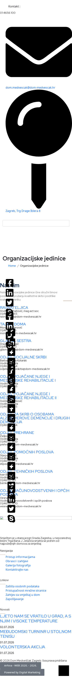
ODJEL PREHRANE (17, 432)
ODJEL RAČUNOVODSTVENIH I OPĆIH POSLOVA (34, 492)
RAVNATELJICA (14, 307)
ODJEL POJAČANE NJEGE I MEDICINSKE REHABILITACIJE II (28, 395)
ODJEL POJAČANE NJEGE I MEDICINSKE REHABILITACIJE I (28, 378)
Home (12, 266)
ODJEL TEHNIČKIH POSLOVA (26, 471)
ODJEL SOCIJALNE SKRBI (23, 357)
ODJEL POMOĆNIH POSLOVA (27, 452)
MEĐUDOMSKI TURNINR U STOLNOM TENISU (35, 634)
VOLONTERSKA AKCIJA (22, 647)
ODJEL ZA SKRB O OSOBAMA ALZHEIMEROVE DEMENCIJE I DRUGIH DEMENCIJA (35, 418)
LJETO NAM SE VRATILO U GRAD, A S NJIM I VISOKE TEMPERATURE (35, 618)
